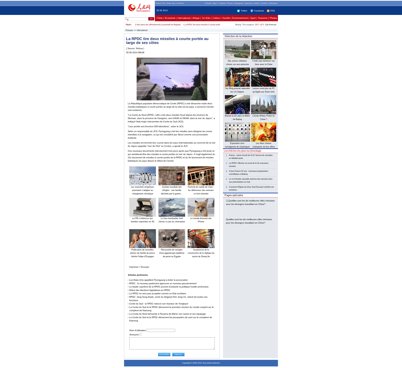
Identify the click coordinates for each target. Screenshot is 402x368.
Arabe (256, 3)
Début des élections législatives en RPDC (149, 290)
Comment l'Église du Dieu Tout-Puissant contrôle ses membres (251, 188)
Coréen (264, 3)
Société (226, 18)
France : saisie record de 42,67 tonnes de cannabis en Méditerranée (251, 156)
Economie (170, 18)
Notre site (171, 3)
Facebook (259, 10)
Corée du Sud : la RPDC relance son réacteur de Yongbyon (158, 303)
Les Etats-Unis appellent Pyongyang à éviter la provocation (158, 280)
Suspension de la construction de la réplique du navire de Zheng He (201, 253)
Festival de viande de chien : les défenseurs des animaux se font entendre (201, 190)
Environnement (240, 18)
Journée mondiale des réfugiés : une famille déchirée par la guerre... (171, 190)
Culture (216, 18)
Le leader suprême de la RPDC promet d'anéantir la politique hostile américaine (169, 286)
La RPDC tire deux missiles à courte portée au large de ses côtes (205, 25)
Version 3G (160, 3)
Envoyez (145, 267)
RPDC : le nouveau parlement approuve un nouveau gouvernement (162, 283)
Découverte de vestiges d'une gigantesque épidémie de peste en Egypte (171, 253)
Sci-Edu (206, 18)
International (184, 18)
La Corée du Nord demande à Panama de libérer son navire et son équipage (167, 314)
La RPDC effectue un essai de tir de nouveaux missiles (248, 164)
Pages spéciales (234, 195)
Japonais (248, 3)
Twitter (244, 10)
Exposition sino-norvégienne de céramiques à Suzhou (237, 146)
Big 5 (215, 3)
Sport (253, 18)
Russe (230, 3)
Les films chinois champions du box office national (264, 146)
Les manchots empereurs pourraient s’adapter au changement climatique (142, 190)
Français (129, 30)
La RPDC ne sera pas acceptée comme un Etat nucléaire (157, 293)
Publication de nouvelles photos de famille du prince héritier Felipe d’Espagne (142, 253)
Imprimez (134, 267)
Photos (273, 18)
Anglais (222, 3)
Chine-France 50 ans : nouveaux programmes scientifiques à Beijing (248, 172)
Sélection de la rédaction (238, 36)
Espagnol (239, 3)
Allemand (273, 3)
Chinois (208, 3)
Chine (160, 18)
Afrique (196, 18)
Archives (180, 3)
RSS (272, 10)
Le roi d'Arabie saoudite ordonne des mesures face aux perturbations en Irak (250, 180)
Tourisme (262, 18)
